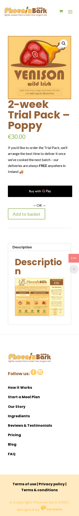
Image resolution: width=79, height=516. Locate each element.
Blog (12, 444)
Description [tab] (22, 247)
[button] (64, 43)
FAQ (11, 454)
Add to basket (26, 214)
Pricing (14, 434)
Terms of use (24, 484)
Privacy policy (52, 484)
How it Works (20, 387)
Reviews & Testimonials (30, 425)
